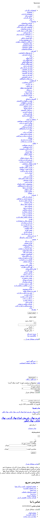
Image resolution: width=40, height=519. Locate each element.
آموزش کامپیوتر (27, 73)
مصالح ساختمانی (26, 49)
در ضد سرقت (27, 32)
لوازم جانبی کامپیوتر (25, 104)
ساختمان (33, 21)
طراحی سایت (27, 114)
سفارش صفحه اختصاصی (27, 363)
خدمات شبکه (28, 108)
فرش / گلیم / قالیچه (25, 167)
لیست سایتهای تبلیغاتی (29, 492)
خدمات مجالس (27, 210)
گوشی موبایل (28, 272)
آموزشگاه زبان (27, 60)
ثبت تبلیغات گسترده (29, 488)
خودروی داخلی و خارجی (24, 293)
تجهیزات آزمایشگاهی (25, 128)
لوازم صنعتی (28, 243)
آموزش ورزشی (27, 75)
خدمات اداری (28, 232)
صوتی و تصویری (27, 278)
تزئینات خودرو (27, 300)
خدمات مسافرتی (26, 95)
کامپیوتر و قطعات (26, 103)
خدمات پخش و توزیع (25, 200)
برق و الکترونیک (27, 256)
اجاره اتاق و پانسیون (25, 149)
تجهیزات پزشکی (27, 127)
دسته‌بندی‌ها (32, 377)
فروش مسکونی (27, 145)
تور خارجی (28, 84)
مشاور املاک (28, 154)
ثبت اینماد (33, 490)
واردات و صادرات (26, 223)
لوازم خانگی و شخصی (29, 163)
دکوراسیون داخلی (26, 38)
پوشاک (30, 193)
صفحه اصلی (32, 513)
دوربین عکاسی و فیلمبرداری (23, 285)
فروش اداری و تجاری (25, 160)
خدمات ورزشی (27, 215)
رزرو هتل (29, 90)
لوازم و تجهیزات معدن (25, 258)
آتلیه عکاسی (28, 228)
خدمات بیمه (28, 206)
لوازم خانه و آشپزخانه (25, 178)
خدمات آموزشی (27, 54)
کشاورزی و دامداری (25, 259)
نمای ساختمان (27, 43)
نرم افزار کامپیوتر (26, 110)
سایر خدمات (28, 202)
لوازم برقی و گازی (26, 171)
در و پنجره (29, 36)
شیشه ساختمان (27, 45)
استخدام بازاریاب (26, 14)
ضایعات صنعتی (27, 245)
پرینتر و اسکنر (27, 106)
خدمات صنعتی (27, 261)
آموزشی (33, 51)
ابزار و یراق (28, 241)
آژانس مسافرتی (27, 82)
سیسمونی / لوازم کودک (24, 184)
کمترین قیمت (31, 445)
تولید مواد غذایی (27, 250)
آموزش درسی (27, 66)
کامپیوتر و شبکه (31, 99)
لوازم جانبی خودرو (26, 296)
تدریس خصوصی (27, 77)
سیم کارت (29, 271)
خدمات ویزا (28, 91)
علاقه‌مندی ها (31, 336)
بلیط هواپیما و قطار (26, 88)
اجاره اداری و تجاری (26, 162)
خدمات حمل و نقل (26, 204)
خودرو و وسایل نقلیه (29, 291)
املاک (34, 143)
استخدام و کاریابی (30, 10)
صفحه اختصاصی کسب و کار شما (25, 486)
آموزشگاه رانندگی (26, 64)
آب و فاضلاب (28, 247)
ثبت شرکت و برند (26, 224)
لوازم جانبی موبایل (26, 276)
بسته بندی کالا (27, 252)
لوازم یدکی (28, 302)
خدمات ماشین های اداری (24, 217)
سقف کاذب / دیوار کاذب (24, 30)
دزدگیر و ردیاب (27, 298)
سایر (30, 19)
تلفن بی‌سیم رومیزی (25, 283)
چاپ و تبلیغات (27, 226)
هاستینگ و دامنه (27, 115)
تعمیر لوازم (28, 230)
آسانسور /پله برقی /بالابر (24, 27)
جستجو (37, 390)
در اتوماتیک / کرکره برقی (24, 34)
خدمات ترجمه (27, 208)
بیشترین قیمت (31, 449)
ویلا (31, 156)
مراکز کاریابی (27, 18)
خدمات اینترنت (27, 112)
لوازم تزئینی (28, 182)
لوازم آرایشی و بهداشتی (24, 121)
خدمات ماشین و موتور (25, 304)
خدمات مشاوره (27, 211)
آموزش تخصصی (27, 69)
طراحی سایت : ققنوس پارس (26, 497)
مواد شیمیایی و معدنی (25, 248)
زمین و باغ (29, 151)
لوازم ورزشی (28, 176)
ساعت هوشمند (27, 289)
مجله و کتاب (28, 191)
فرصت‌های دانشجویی (25, 53)
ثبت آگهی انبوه (31, 361)
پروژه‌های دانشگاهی (26, 79)
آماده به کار (28, 16)
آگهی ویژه (33, 441)
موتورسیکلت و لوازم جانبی (23, 306)
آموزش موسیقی (27, 71)
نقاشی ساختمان (27, 47)
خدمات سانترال (27, 282)
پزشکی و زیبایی (31, 119)
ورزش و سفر (31, 235)
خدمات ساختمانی (26, 23)
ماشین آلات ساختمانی (25, 25)
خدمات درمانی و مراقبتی (24, 136)
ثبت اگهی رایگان (31, 379)
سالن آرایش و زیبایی (25, 123)
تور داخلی (29, 86)
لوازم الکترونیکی (30, 269)
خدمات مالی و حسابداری (24, 221)
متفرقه (33, 309)
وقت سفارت (28, 93)
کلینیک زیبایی (28, 125)
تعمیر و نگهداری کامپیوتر (24, 101)
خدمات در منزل (27, 213)
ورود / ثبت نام (31, 334)
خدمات (34, 195)
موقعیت (33, 443)
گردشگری (33, 80)
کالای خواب (28, 165)
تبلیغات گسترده (31, 515)
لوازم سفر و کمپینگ (26, 237)
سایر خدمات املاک (26, 158)
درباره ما (33, 494)
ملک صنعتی (28, 152)
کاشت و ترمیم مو (26, 139)
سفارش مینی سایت (29, 516)
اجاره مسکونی (27, 147)
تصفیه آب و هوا (27, 187)
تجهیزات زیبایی (27, 132)
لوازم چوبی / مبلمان (26, 169)
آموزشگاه (29, 58)
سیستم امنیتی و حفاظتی (24, 199)
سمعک (30, 138)
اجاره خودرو (28, 295)
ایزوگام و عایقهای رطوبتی (24, 42)
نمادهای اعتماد (31, 496)
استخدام (29, 12)
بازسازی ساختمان (26, 29)
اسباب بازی (28, 173)
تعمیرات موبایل (27, 280)
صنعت (34, 239)
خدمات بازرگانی (27, 197)
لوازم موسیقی (27, 180)
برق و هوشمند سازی (25, 40)
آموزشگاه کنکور (27, 62)
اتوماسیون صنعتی (26, 254)
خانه (38, 383)
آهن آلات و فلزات (26, 267)
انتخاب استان (31, 313)
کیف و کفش (28, 189)
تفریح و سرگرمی (26, 234)
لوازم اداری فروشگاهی (24, 186)
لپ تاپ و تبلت (27, 274)
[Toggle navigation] (24, 339)
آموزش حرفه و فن (26, 67)
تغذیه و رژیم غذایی (26, 141)
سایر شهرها (36, 408)
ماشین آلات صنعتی (26, 265)
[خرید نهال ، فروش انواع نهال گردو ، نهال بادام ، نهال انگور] (21, 412)
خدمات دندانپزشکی (26, 134)
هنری (30, 219)
